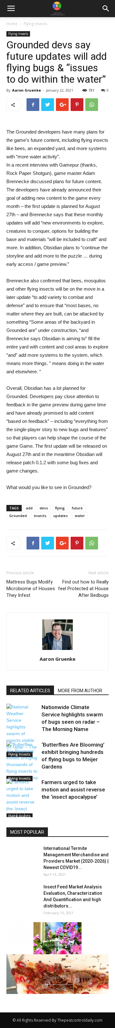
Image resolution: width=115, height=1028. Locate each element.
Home (12, 23)
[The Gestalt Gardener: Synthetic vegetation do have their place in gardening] (57, 954)
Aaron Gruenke (26, 90)
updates (60, 515)
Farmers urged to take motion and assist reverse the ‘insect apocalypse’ (73, 789)
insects (40, 515)
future (77, 508)
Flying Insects (35, 23)
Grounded (18, 515)
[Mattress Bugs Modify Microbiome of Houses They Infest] (57, 982)
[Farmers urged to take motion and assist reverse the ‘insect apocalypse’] (22, 799)
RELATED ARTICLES (30, 690)
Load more (55, 989)
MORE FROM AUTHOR (80, 690)
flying (60, 508)
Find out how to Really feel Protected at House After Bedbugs (83, 588)
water (80, 515)
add (29, 508)
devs (44, 508)
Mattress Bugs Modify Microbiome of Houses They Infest (30, 588)
